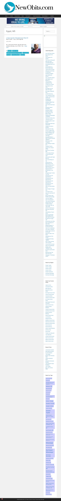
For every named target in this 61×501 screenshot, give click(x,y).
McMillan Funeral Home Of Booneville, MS (49, 434)
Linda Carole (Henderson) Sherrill (17, 38)
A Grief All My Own (49, 93)
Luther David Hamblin (50, 349)
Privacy (33, 499)
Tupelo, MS (22, 54)
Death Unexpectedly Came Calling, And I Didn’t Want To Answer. (50, 216)
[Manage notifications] (2, 499)
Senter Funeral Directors (50, 328)
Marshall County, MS (49, 432)
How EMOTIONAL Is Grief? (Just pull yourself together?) (50, 138)
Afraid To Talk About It (50, 207)
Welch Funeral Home (49, 341)
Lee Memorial (48, 316)
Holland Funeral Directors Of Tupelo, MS (14, 52)
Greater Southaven (49, 271)
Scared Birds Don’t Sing (50, 221)
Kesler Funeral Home (49, 315)
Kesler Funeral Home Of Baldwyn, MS (50, 424)
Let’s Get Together (49, 198)
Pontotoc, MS (48, 462)
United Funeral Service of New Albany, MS (50, 481)
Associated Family (49, 286)
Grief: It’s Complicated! (50, 245)
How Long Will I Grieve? (50, 77)
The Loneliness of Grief (50, 95)
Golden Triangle (49, 266)
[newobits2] (30, 23)
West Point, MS (48, 492)
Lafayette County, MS (49, 427)
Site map (42, 499)
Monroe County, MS (50, 445)
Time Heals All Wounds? (50, 60)
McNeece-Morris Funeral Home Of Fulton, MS (49, 437)
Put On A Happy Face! (50, 130)
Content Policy (38, 499)
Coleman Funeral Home (50, 297)
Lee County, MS (26, 52)
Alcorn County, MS (49, 378)
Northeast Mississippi (15, 54)
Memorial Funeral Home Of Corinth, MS (50, 440)
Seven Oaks (48, 331)
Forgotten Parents (49, 146)
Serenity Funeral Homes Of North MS (50, 471)
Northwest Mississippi (50, 274)
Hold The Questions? (50, 199)
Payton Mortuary (49, 326)
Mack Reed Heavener (50, 351)
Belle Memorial (48, 288)
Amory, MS (48, 380)
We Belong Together (49, 73)
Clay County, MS (48, 392)
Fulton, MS (47, 398)
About (28, 499)
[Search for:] (50, 31)
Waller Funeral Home (49, 337)
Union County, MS (49, 478)
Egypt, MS (10, 50)
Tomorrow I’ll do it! (49, 119)
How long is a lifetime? (50, 229)
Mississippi (9, 54)
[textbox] (17, 26)
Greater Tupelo (15, 50)
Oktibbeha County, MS (49, 458)
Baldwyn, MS (49, 386)
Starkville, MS (48, 474)
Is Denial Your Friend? (50, 84)
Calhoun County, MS (48, 390)
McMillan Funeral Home (50, 320)
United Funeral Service (50, 336)
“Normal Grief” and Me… (50, 69)
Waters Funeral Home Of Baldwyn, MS (50, 487)
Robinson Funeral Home (50, 323)
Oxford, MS (48, 460)
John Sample (48, 366)
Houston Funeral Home (50, 309)
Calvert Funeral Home (50, 294)
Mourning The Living (49, 128)
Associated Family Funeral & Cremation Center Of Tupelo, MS (50, 383)
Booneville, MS (49, 388)
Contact (30, 499)
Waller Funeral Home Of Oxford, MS (50, 484)
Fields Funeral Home (49, 304)
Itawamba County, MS (49, 421)
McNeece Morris (49, 318)
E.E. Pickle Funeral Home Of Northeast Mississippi (50, 396)
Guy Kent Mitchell (49, 352)
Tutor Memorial (48, 334)
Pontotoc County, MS (50, 464)
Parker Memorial (49, 325)
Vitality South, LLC (23, 499)
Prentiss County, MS (50, 467)
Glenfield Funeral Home (50, 310)
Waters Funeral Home (50, 339)
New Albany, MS (49, 447)
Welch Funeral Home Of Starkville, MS (49, 490)
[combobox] (17, 26)
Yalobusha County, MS (48, 494)
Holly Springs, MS (48, 419)
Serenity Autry (48, 329)
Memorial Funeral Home (50, 321)
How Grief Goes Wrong (50, 53)
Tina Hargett (48, 354)
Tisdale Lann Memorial (50, 333)
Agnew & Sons (48, 285)
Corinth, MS (48, 394)
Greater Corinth (48, 268)
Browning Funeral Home (50, 292)
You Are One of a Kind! (50, 244)
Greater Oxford (48, 270)
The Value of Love (49, 191)
